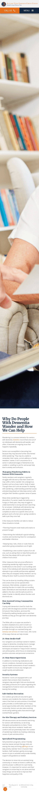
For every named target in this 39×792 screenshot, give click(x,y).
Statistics (16, 440)
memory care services (9, 632)
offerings (24, 746)
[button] (32, 10)
